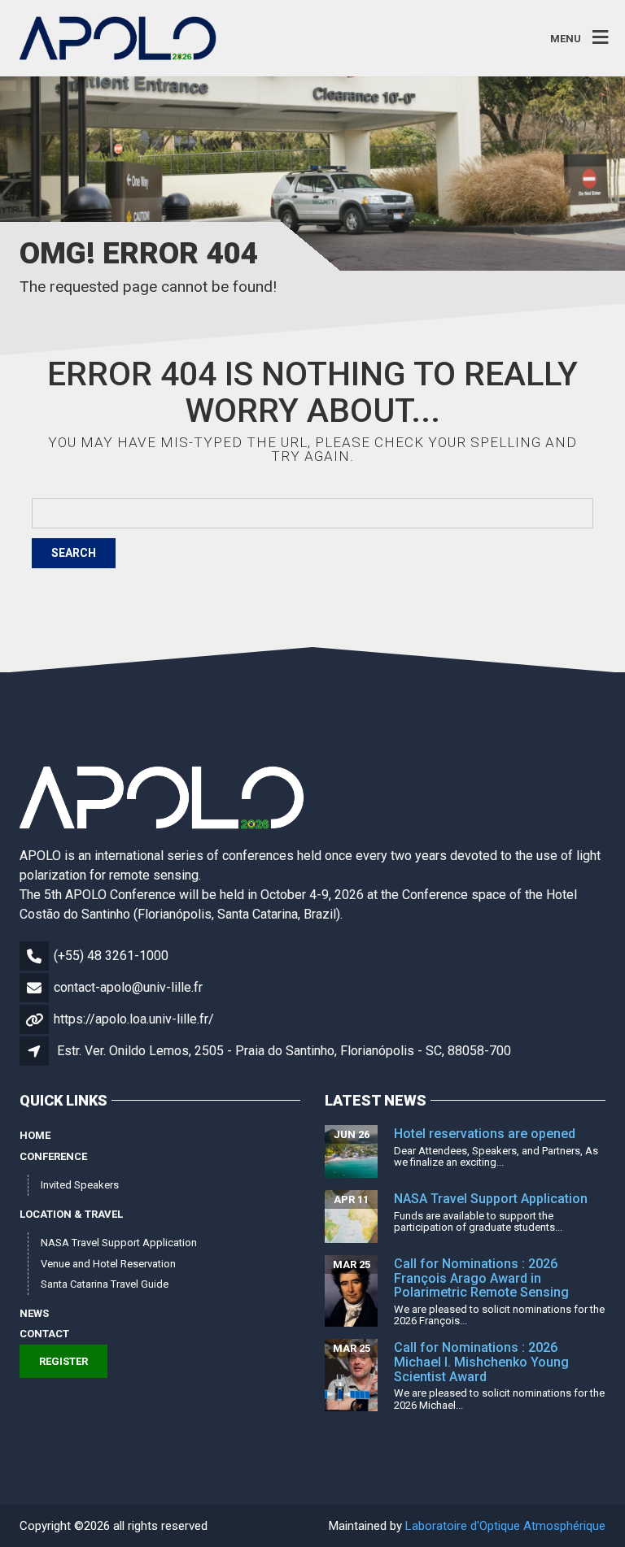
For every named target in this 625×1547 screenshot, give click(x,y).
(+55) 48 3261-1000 (111, 955)
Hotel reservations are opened (484, 1133)
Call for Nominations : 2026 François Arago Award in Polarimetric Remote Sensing (481, 1278)
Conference (53, 1156)
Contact (44, 1334)
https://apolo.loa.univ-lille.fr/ (134, 1019)
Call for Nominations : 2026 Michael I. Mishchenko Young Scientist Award (481, 1362)
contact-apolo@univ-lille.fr (128, 987)
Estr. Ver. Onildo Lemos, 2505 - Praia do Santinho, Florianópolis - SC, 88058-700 (284, 1050)
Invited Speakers (80, 1185)
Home (35, 1135)
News (34, 1313)
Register (63, 1361)
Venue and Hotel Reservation (108, 1264)
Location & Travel (71, 1214)
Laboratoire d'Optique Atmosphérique (505, 1526)
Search (73, 552)
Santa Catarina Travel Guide (104, 1284)
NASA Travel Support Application (119, 1242)
